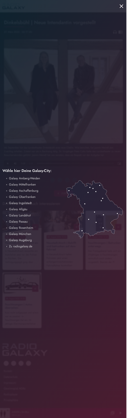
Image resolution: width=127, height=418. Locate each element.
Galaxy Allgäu (18, 209)
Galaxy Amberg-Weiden (24, 178)
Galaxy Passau (18, 221)
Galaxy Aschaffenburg (23, 190)
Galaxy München (20, 234)
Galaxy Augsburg (20, 240)
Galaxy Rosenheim (21, 228)
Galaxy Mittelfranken (22, 184)
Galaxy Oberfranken (22, 197)
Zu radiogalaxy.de (20, 246)
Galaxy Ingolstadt (20, 203)
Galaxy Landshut (20, 215)
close (121, 6)
